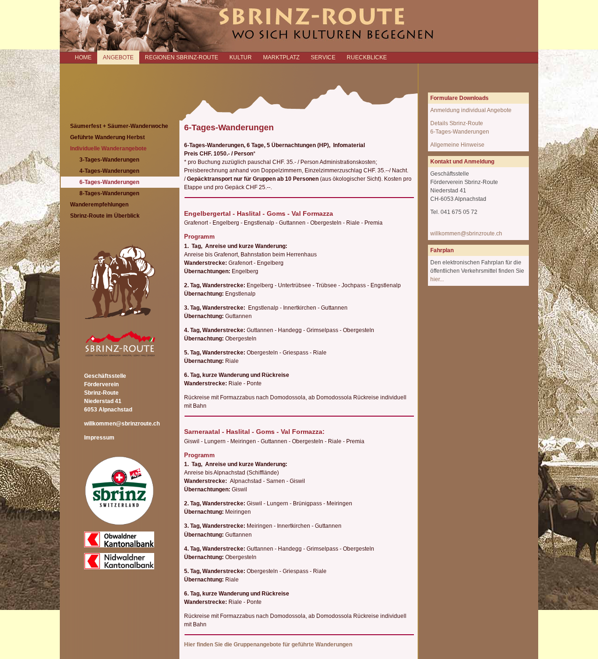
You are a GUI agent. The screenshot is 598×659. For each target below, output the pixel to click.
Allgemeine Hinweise (457, 145)
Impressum (99, 437)
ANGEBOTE (118, 57)
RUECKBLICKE (367, 57)
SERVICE (323, 57)
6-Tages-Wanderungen (109, 182)
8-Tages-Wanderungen (109, 193)
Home (83, 57)
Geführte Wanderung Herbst (107, 137)
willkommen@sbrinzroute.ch (122, 423)
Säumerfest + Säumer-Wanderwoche (119, 126)
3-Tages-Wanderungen (109, 159)
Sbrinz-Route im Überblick (105, 216)
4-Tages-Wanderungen (109, 171)
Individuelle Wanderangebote (108, 148)
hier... (437, 279)
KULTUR (240, 57)
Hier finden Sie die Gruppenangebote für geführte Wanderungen (268, 644)
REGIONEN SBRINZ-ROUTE (181, 57)
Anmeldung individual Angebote (471, 110)
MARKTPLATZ (281, 57)
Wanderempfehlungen (99, 204)
